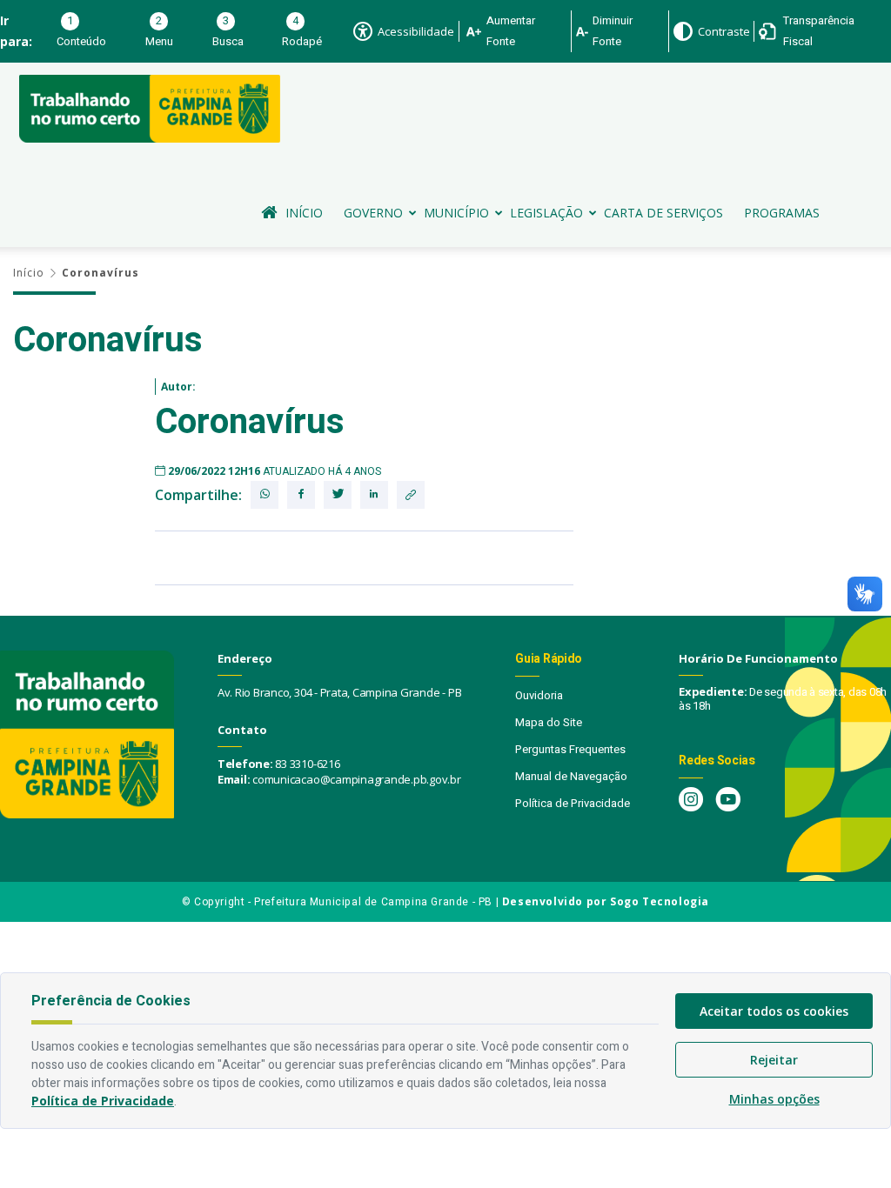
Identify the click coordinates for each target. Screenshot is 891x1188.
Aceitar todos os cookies (774, 1011)
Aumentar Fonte (510, 31)
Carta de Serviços (663, 212)
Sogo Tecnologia (659, 901)
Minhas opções (774, 1099)
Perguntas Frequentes (570, 749)
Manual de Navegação (571, 776)
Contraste (724, 31)
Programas (782, 212)
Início (304, 212)
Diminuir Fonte (613, 31)
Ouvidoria (539, 695)
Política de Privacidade (572, 803)
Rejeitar (774, 1059)
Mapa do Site (548, 722)
